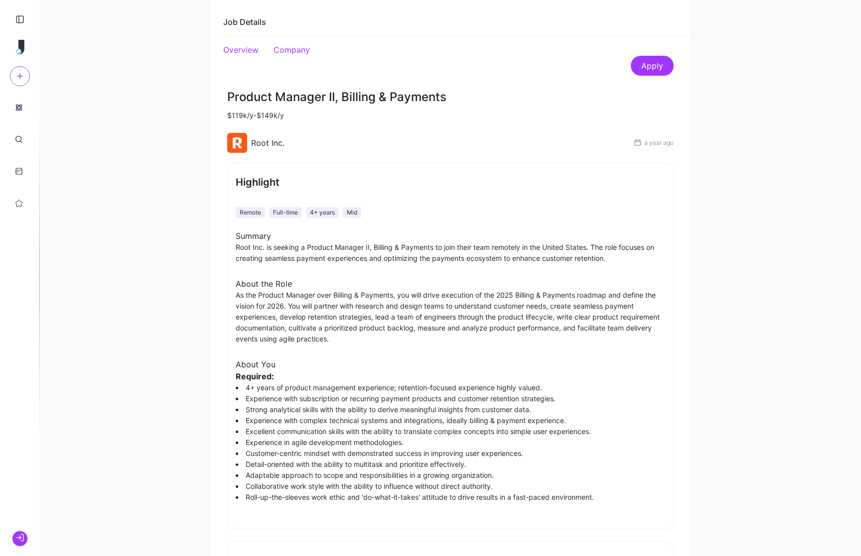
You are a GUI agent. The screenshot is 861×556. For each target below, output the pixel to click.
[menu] (20, 154)
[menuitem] (19, 107)
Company (292, 50)
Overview (241, 50)
